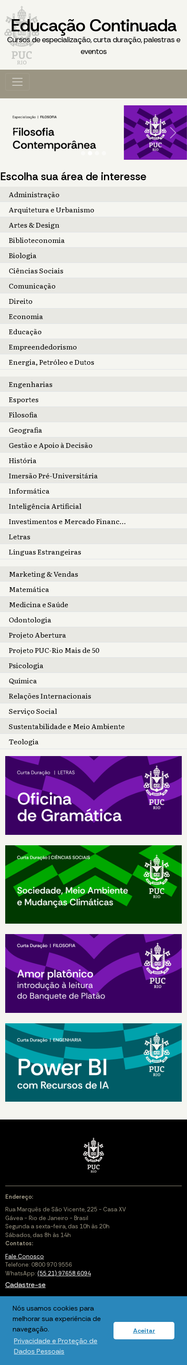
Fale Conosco (24, 1256)
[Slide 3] (97, 153)
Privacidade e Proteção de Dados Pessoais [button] (55, 1346)
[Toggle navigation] (17, 82)
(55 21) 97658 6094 (64, 1273)
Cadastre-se (25, 1284)
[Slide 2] (90, 153)
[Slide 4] (104, 153)
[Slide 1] (83, 153)
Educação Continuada (93, 35)
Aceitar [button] (144, 1331)
